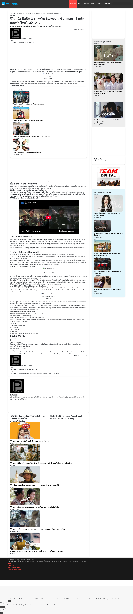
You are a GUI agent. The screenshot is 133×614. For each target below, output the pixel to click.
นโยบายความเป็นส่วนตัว (14, 567)
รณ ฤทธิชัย (18, 354)
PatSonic (23, 38)
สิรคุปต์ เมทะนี (61, 354)
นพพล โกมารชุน (41, 352)
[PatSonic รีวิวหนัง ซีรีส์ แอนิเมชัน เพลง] (9, 4)
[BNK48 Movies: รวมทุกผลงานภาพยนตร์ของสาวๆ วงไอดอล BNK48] (25, 549)
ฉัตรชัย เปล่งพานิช (16, 352)
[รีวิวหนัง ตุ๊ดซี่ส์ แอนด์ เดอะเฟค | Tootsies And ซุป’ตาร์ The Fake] (21, 134)
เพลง (92, 4)
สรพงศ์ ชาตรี (51, 354)
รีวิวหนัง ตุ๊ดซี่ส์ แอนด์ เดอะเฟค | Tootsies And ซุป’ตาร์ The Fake (31, 136)
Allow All (2, 607)
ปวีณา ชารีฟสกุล (54, 352)
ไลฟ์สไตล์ (107, 4)
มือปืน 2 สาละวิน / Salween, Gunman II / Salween (32, 314)
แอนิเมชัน (86, 4)
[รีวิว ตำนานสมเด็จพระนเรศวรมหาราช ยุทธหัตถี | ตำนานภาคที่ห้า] (25, 483)
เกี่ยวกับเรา (11, 565)
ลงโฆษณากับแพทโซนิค (100, 161)
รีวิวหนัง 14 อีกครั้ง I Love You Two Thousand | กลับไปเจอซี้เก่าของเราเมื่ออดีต (41, 463)
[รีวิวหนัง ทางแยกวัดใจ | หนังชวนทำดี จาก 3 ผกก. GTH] (21, 102)
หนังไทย (70, 354)
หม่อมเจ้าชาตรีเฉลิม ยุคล (73, 72)
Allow (9, 601)
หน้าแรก (12, 13)
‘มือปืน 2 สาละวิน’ (38, 72)
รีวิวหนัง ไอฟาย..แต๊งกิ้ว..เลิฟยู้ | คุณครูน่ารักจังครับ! (29, 441)
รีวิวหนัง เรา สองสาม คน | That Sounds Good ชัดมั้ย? (28, 120)
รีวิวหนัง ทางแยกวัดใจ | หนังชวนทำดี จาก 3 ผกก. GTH (28, 104)
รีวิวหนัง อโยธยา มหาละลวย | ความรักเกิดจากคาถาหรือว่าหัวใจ (34, 507)
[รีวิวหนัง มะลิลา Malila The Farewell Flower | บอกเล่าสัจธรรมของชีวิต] (25, 527)
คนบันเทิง (99, 4)
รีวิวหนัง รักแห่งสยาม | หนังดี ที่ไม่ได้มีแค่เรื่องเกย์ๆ (27, 152)
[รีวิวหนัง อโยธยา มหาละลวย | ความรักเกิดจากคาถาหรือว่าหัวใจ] (25, 505)
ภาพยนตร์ (73, 4)
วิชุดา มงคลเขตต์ (29, 354)
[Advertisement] (43, 56)
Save (1, 613)
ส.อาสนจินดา (41, 354)
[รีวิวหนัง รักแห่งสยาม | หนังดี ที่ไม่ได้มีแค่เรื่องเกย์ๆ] (21, 150)
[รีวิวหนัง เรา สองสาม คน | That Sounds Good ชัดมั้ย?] (21, 118)
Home (9, 563)
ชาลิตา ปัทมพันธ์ (29, 352)
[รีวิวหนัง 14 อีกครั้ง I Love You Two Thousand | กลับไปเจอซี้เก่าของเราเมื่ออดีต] (25, 461)
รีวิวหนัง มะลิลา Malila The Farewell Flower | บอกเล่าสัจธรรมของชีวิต (37, 529)
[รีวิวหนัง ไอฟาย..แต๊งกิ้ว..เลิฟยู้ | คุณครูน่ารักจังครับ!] (25, 438)
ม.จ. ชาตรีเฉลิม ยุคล (26, 316)
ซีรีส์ (79, 4)
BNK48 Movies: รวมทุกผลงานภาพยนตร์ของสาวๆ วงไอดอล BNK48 (36, 551)
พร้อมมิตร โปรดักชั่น (67, 352)
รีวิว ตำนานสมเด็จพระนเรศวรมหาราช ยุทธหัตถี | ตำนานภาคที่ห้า (35, 485)
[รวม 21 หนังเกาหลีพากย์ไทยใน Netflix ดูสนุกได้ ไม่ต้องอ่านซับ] (102, 269)
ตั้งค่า (119, 599)
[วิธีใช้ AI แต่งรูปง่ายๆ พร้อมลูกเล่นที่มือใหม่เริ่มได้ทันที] (102, 287)
